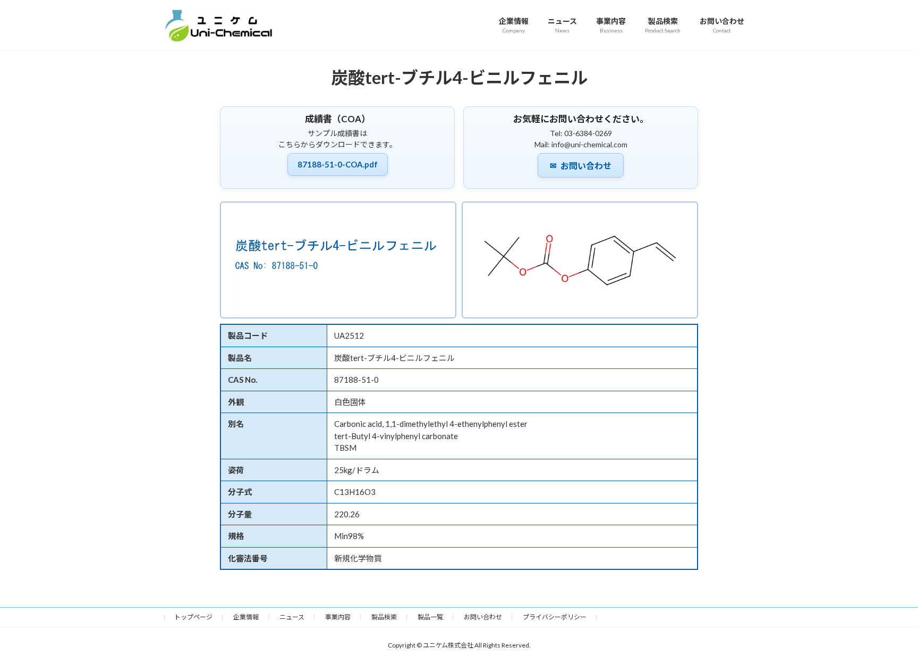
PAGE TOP (887, 634)
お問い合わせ (580, 166)
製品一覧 (430, 617)
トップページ (193, 617)
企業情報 (246, 617)
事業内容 (338, 617)
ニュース (291, 617)
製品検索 (384, 617)
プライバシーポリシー (554, 617)
